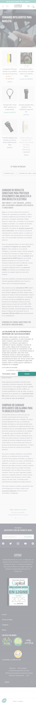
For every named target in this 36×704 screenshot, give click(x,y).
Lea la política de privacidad (9, 367)
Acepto (27, 374)
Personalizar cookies (9, 374)
